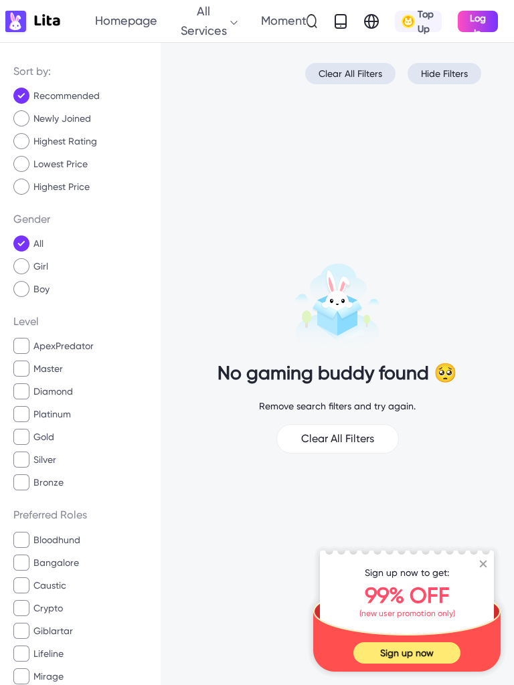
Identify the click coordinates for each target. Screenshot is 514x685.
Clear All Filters (350, 73)
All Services (204, 20)
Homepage (126, 20)
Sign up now (407, 653)
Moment (284, 20)
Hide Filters (444, 73)
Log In (478, 22)
